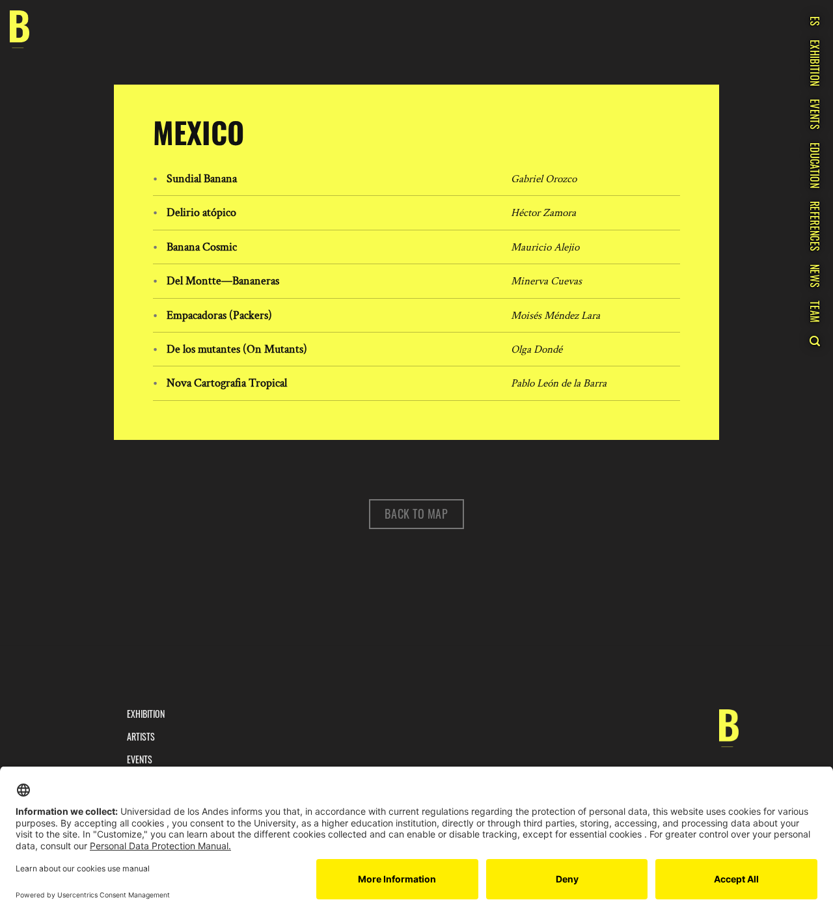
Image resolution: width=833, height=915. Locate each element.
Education (815, 165)
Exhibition (815, 63)
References (815, 226)
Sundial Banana (202, 178)
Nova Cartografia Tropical (227, 383)
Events (815, 114)
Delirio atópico (201, 212)
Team (815, 312)
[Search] (814, 341)
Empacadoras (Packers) (219, 315)
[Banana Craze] (19, 29)
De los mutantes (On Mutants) (237, 349)
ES (815, 21)
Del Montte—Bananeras (223, 280)
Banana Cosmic (202, 246)
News (815, 276)
